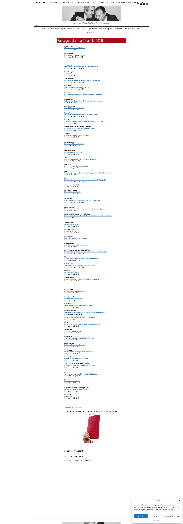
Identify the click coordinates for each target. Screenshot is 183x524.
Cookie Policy (156, 520)
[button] (179, 500)
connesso (74, 460)
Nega (155, 516)
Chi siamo (109, 2)
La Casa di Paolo (75, 2)
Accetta (140, 516)
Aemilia (129, 2)
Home (43, 2)
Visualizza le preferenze (171, 516)
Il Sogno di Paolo (86, 2)
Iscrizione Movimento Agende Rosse (56, 2)
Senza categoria (76, 407)
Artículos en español (99, 2)
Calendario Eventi (120, 2)
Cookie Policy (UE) (137, 2)
